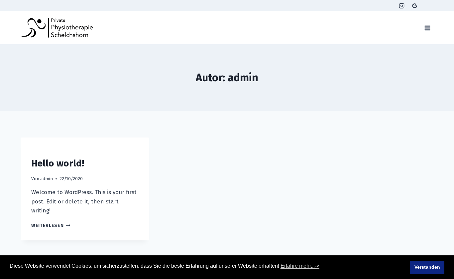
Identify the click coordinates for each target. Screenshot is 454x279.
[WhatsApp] (427, 5)
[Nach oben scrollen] (415, 254)
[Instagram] (401, 5)
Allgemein (42, 151)
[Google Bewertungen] (414, 5)
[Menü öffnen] (427, 28)
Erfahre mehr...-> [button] (300, 266)
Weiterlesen (50, 225)
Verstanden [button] (427, 267)
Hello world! (57, 163)
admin (46, 178)
